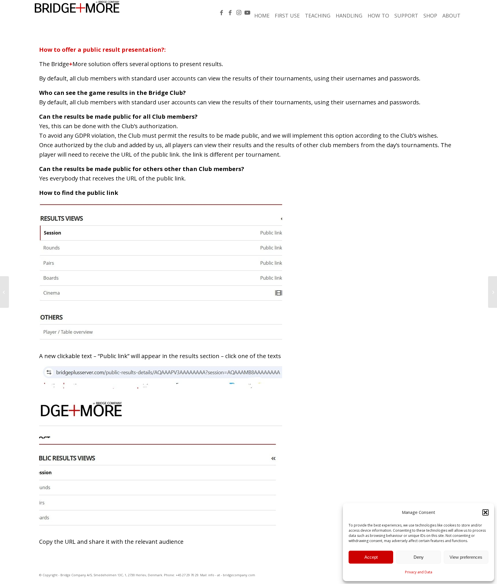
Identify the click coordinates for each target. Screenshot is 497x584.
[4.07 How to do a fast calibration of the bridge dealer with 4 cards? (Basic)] (4, 292)
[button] (485, 512)
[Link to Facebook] (221, 12)
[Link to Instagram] (238, 12)
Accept (371, 557)
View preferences (466, 557)
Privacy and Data (418, 572)
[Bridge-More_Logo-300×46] (77, 13)
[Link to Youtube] (247, 12)
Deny (419, 557)
